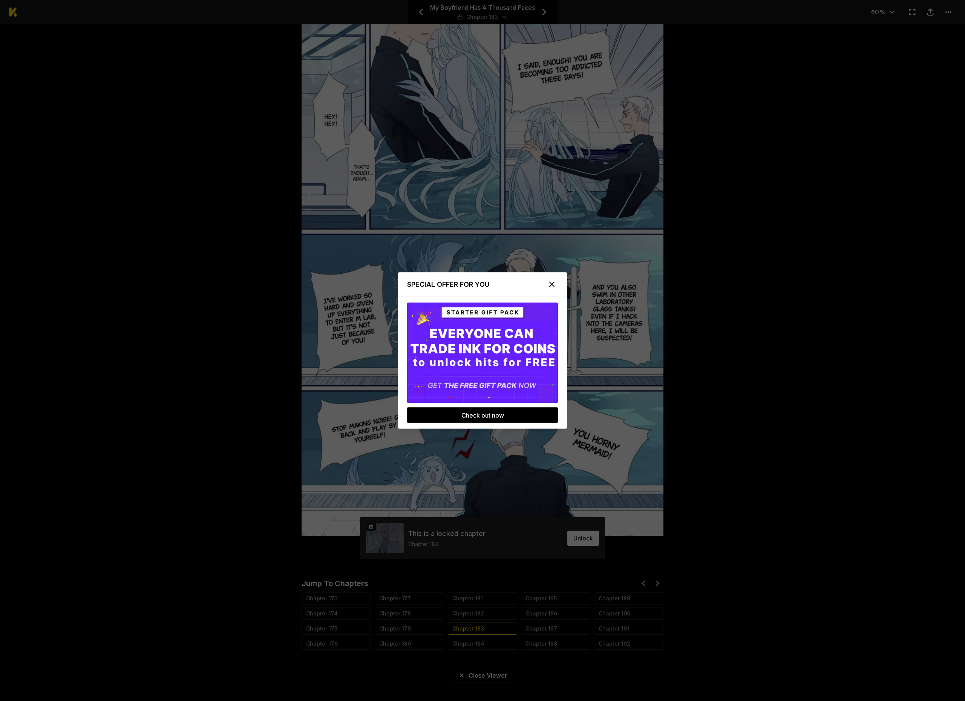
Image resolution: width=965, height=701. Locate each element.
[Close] (552, 285)
